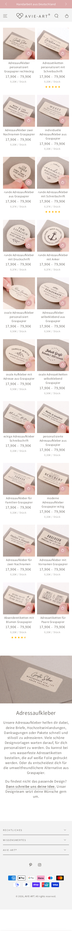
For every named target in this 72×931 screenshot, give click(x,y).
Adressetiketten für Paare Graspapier (53, 620)
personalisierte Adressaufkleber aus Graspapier (53, 440)
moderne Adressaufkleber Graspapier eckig (53, 502)
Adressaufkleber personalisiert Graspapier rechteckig (19, 67)
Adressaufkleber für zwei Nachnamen (19, 562)
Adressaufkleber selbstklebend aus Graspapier (53, 317)
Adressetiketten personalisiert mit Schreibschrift (53, 67)
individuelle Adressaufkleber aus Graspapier (53, 134)
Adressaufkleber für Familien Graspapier (19, 500)
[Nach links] (6, 4)
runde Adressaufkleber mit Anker (53, 257)
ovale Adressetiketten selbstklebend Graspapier (53, 378)
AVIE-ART (29, 896)
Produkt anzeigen (28, 53)
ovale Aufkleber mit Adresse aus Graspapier (19, 376)
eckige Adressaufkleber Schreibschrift (19, 438)
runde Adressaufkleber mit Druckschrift (19, 257)
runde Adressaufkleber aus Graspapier (19, 194)
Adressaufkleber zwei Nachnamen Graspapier (19, 132)
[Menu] (5, 16)
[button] (56, 16)
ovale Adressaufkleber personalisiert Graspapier (19, 317)
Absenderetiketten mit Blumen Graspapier (19, 620)
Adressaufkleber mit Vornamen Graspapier (53, 562)
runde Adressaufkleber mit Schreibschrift (53, 194)
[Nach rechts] (65, 4)
